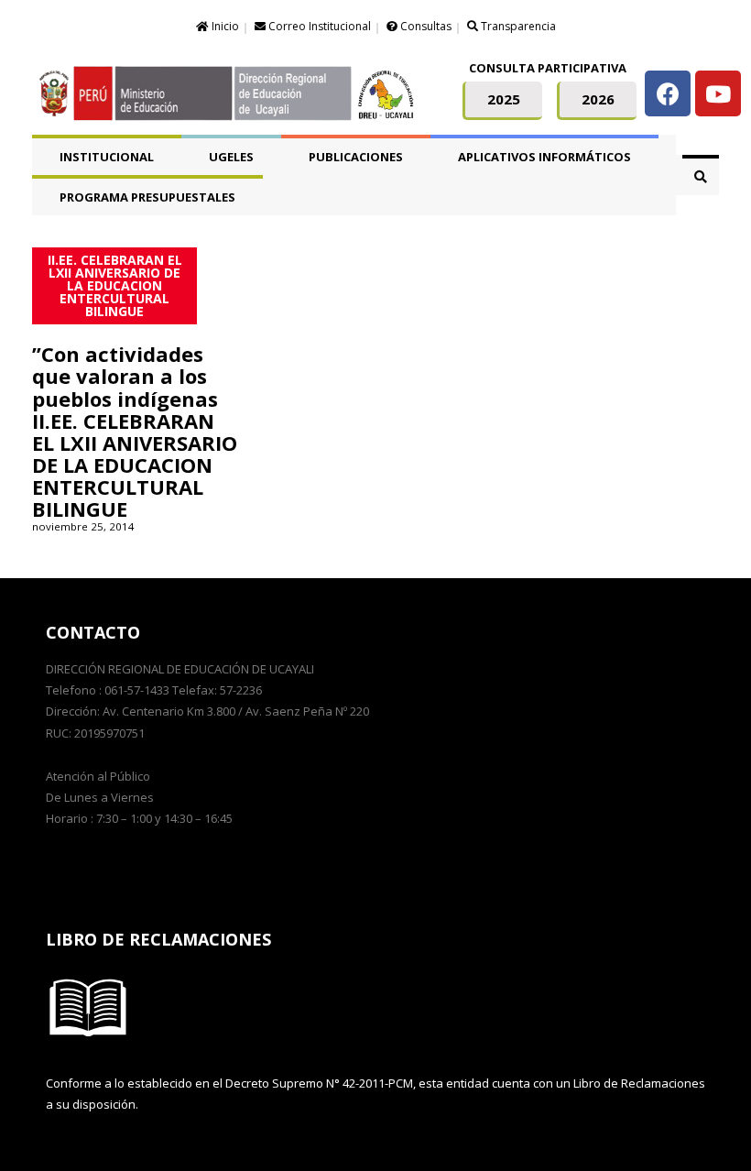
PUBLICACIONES (356, 156)
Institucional (107, 156)
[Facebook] (668, 93)
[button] (502, 101)
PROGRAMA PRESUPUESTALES (147, 197)
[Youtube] (718, 93)
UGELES (231, 156)
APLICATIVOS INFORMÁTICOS (544, 156)
